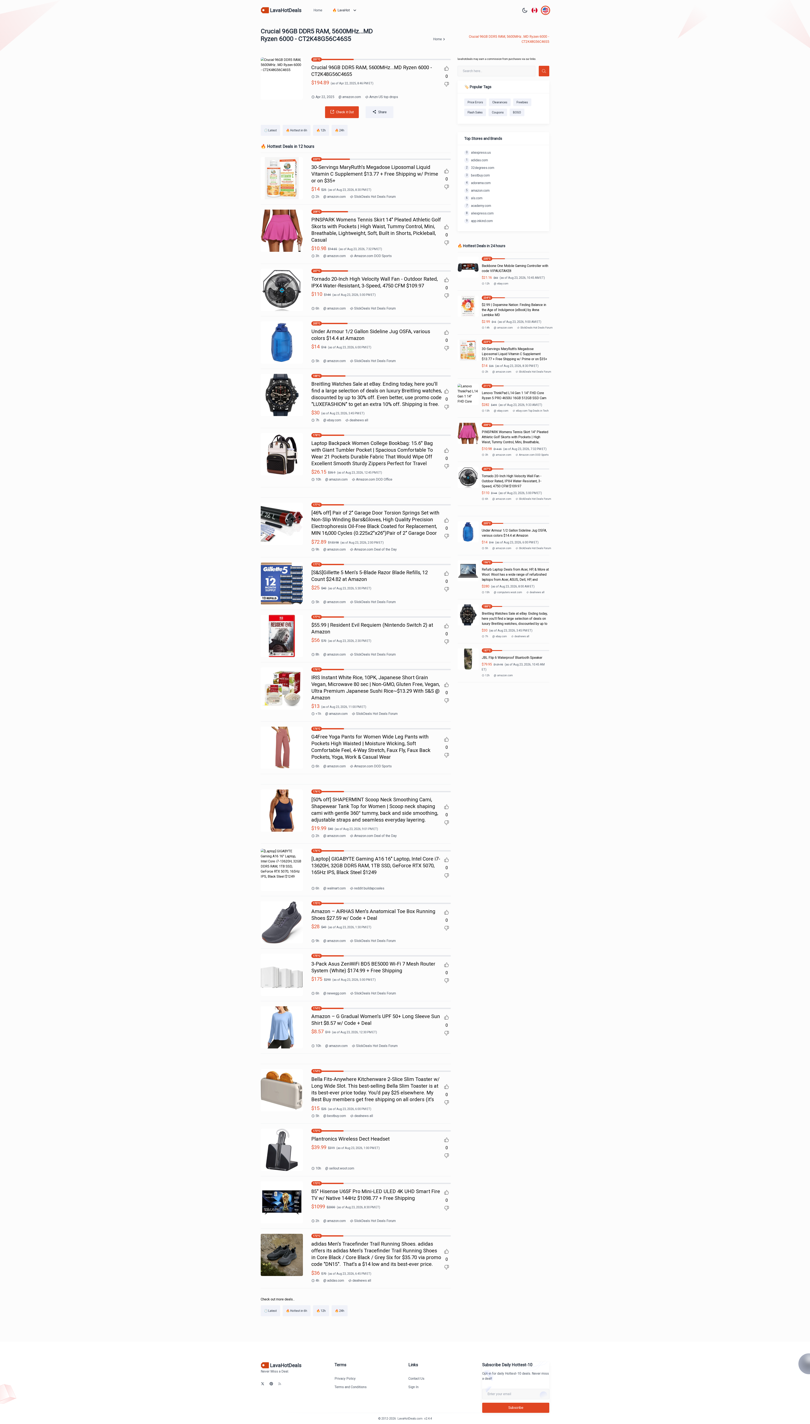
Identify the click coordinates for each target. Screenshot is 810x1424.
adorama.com (478, 183)
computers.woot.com (508, 592)
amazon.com (350, 97)
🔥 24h (339, 130)
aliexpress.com (480, 213)
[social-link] (263, 1384)
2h (317, 197)
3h (317, 256)
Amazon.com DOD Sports (373, 256)
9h (317, 549)
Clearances (499, 102)
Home (317, 10)
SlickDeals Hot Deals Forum (375, 197)
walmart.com (334, 888)
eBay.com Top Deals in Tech (532, 410)
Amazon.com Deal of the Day (375, 549)
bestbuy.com (334, 1116)
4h (317, 1281)
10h (318, 479)
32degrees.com (480, 168)
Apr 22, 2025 (325, 97)
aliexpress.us (478, 153)
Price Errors (475, 102)
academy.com (478, 206)
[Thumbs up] (446, 68)
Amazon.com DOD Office (374, 479)
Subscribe (515, 1408)
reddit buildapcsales (369, 888)
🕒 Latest (270, 130)
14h (487, 327)
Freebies (522, 102)
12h (487, 283)
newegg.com (334, 993)
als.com (474, 198)
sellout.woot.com (339, 1168)
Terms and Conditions (351, 1387)
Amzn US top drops (383, 97)
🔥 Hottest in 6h (296, 130)
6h (317, 308)
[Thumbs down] (446, 84)
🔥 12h (321, 130)
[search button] (544, 71)
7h (317, 420)
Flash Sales (475, 112)
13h (487, 410)
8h (317, 654)
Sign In (413, 1387)
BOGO (517, 112)
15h (487, 592)
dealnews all (359, 420)
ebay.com (332, 420)
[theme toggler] (525, 10)
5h (317, 361)
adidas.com (333, 1281)
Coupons (498, 112)
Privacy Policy (345, 1379)
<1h (318, 714)
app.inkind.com (479, 221)
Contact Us (416, 1379)
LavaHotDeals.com (410, 1418)
